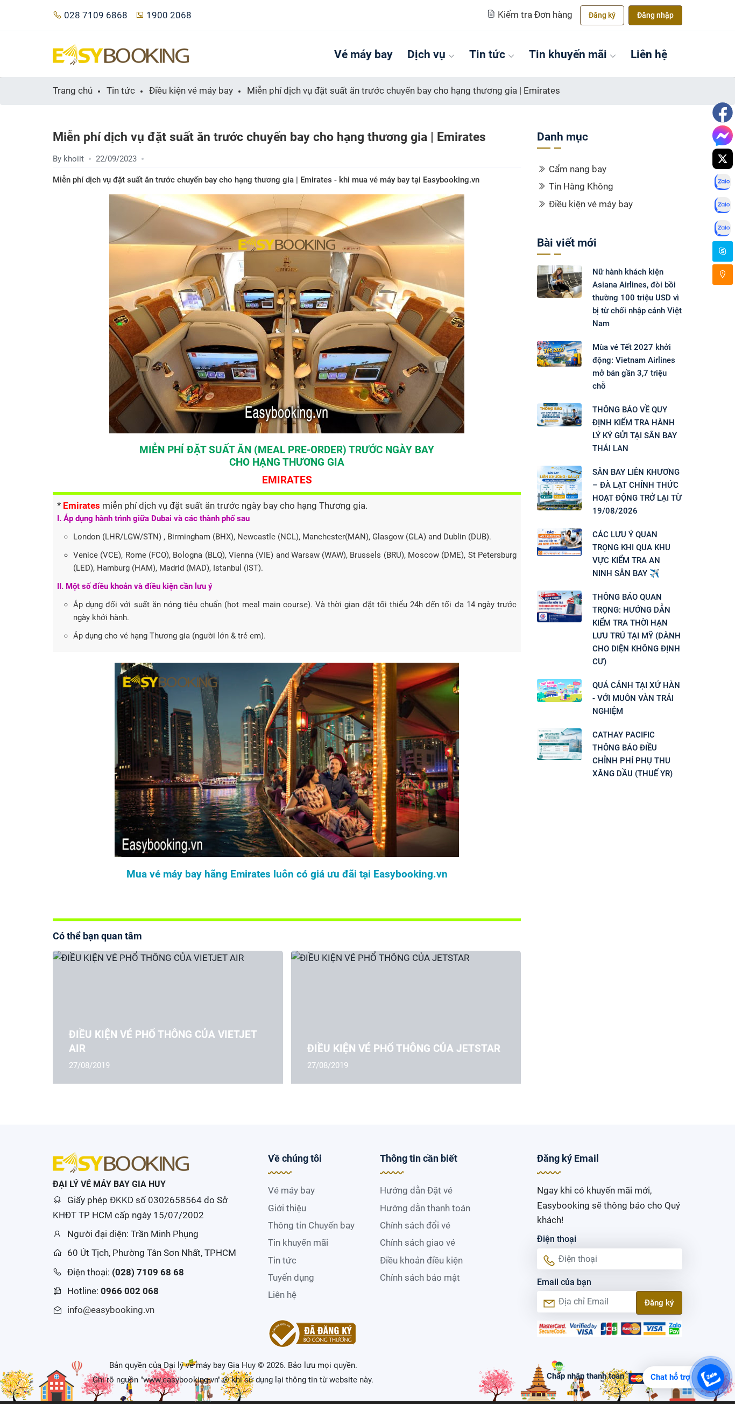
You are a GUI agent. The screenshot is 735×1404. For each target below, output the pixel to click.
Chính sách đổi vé (415, 1225)
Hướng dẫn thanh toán (425, 1208)
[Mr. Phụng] (722, 251)
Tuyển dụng (291, 1277)
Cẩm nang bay (577, 169)
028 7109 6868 (96, 15)
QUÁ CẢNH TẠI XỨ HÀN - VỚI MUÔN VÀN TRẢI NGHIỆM (636, 698)
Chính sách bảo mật (420, 1277)
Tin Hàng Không (581, 186)
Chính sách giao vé (417, 1242)
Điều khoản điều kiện (421, 1260)
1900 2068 (169, 15)
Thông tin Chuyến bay (311, 1225)
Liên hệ (649, 54)
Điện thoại (556, 1239)
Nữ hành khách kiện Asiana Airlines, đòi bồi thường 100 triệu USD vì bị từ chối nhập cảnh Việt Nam (637, 297)
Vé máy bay (363, 54)
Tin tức (487, 54)
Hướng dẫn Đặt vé (416, 1190)
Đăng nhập (655, 15)
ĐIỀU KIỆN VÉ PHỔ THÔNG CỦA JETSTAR (403, 1048)
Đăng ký (602, 15)
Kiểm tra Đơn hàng (535, 14)
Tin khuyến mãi (568, 54)
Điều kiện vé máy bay (591, 204)
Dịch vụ (426, 54)
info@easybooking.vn (110, 1309)
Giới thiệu (287, 1208)
